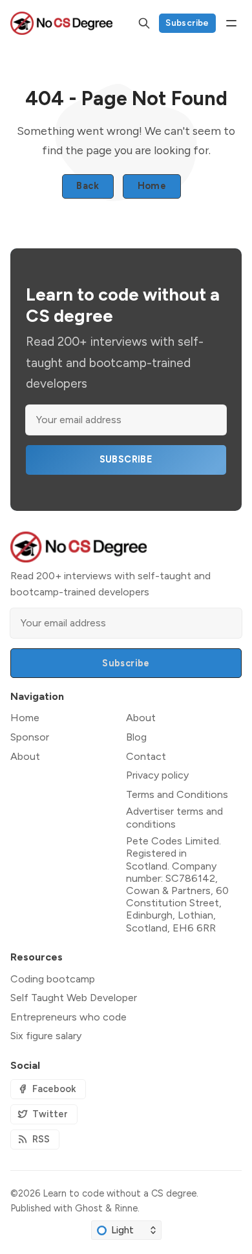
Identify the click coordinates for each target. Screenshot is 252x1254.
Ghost (89, 1208)
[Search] (144, 23)
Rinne (126, 1208)
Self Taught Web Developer (73, 997)
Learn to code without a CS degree (119, 1193)
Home (152, 186)
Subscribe (187, 22)
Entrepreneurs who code (68, 1017)
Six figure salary (45, 1036)
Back (87, 186)
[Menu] (231, 23)
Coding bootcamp (52, 979)
